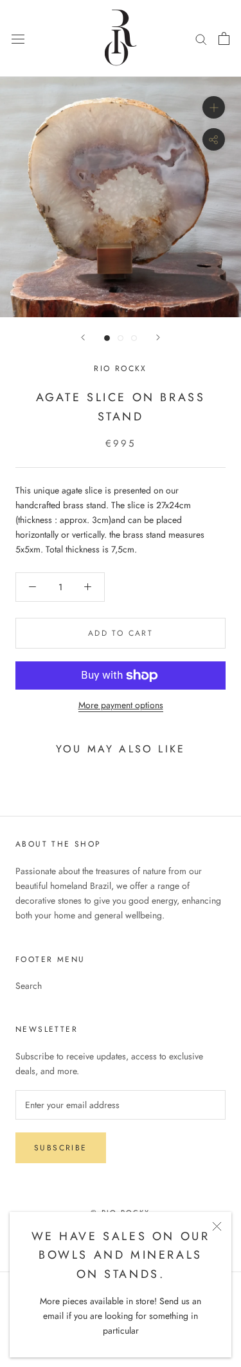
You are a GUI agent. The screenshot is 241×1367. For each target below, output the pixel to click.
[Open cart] (224, 38)
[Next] (158, 337)
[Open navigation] (18, 38)
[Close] (217, 1226)
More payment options (120, 705)
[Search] (201, 38)
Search (28, 985)
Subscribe (60, 1148)
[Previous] (83, 337)
